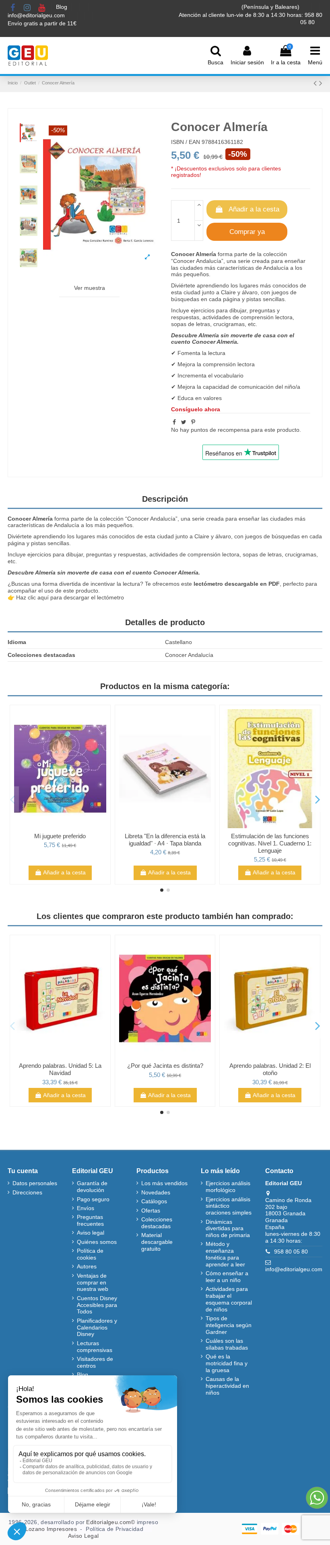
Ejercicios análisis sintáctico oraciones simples (229, 1206)
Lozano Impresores (51, 1529)
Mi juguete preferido (60, 836)
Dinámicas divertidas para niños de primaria (228, 1229)
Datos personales (34, 1183)
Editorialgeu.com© (110, 1522)
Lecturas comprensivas (94, 1346)
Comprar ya (247, 232)
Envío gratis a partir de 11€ (42, 23)
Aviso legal (90, 1232)
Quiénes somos (97, 1242)
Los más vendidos (164, 1183)
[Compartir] (174, 422)
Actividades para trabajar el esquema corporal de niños (229, 1299)
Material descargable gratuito (157, 1242)
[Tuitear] (183, 422)
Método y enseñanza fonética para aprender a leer (225, 1254)
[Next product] (320, 83)
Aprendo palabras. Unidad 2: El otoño (270, 1069)
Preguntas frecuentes (90, 1220)
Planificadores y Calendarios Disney (97, 1327)
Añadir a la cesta (254, 209)
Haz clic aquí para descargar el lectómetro (70, 597)
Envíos (85, 1208)
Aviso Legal (83, 1536)
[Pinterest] (193, 422)
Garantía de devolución (92, 1186)
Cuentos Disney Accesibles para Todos (97, 1305)
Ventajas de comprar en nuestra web (92, 1282)
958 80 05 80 (291, 1251)
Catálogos (154, 1201)
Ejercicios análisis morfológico (228, 1186)
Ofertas (150, 1210)
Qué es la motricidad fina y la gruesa (227, 1363)
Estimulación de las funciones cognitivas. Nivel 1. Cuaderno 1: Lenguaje (269, 843)
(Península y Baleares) (271, 7)
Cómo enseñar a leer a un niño (227, 1276)
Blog (62, 7)
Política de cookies (90, 1254)
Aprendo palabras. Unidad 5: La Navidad (60, 1069)
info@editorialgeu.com (37, 15)
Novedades (155, 1192)
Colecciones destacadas (156, 1222)
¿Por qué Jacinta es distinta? (165, 1065)
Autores (87, 1266)
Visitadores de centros (95, 1362)
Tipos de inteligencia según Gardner (229, 1325)
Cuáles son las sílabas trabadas (227, 1344)
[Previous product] (316, 83)
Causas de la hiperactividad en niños (227, 1386)
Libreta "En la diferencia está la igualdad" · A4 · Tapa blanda (165, 840)
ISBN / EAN (185, 142)
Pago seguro (93, 1199)
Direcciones (27, 1192)
